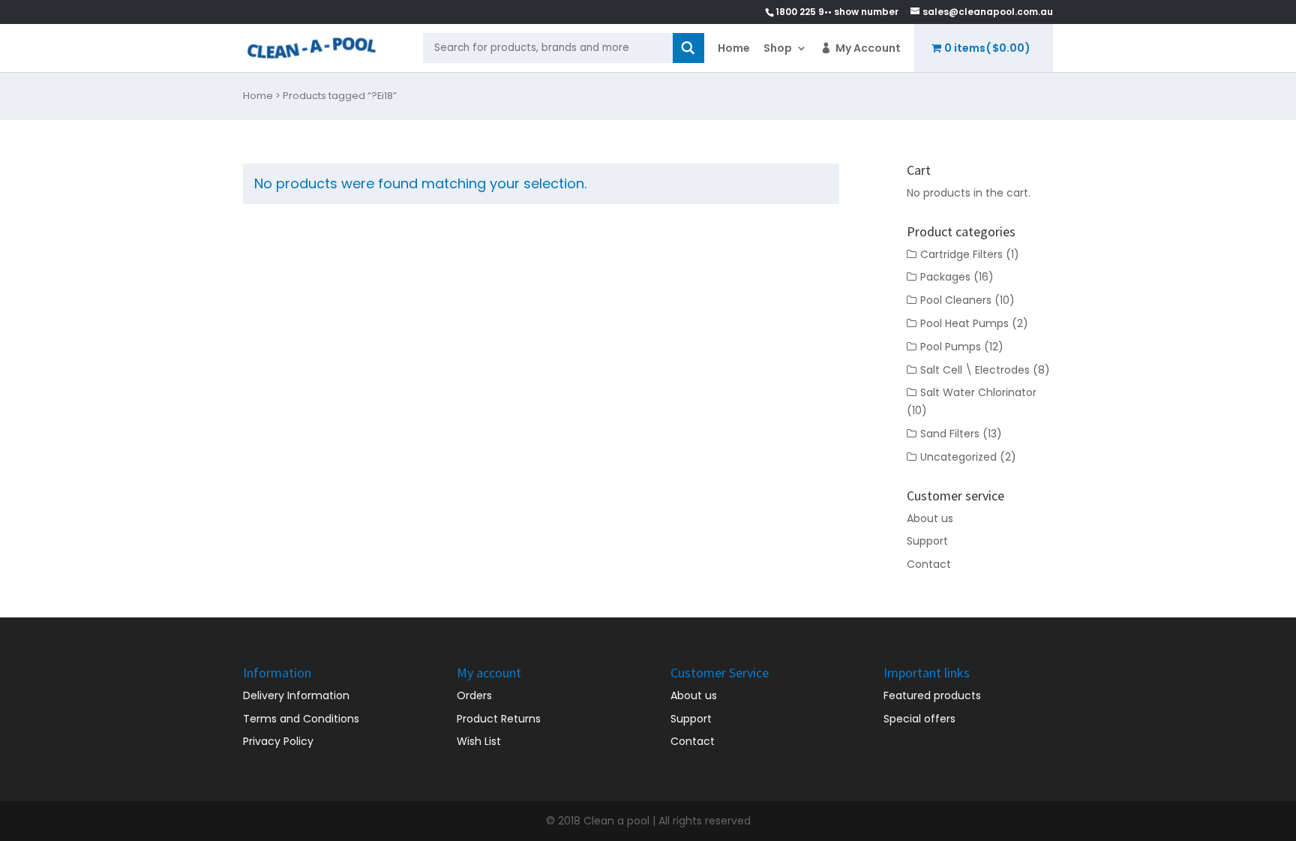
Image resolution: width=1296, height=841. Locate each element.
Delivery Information (296, 695)
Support (927, 540)
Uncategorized (958, 456)
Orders (474, 695)
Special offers (920, 718)
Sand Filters (950, 433)
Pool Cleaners (956, 300)
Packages (945, 276)
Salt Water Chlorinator (978, 392)
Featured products (932, 695)
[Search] (688, 48)
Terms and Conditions (301, 718)
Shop (778, 48)
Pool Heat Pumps (964, 323)
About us (930, 518)
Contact (929, 564)
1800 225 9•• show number (837, 11)
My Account (868, 48)
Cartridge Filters (961, 254)
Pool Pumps (950, 346)
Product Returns (499, 718)
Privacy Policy (278, 741)
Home (734, 48)
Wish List (479, 741)
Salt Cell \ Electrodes (975, 369)
